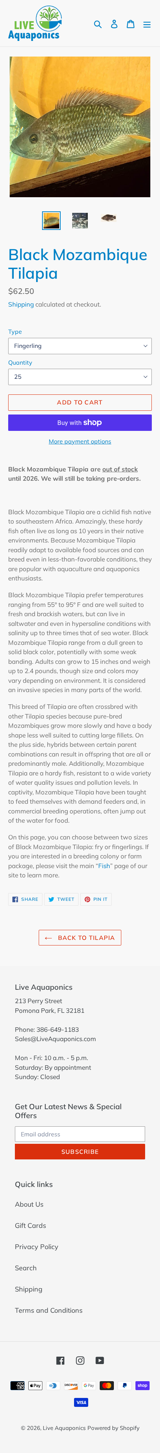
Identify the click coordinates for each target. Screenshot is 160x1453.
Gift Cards (30, 1225)
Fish (104, 866)
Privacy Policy (36, 1246)
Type (15, 331)
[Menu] (147, 23)
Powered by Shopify (113, 1427)
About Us (29, 1204)
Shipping (21, 304)
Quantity (20, 362)
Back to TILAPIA (85, 937)
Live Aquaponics (64, 1427)
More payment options (80, 441)
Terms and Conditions (49, 1310)
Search (26, 1268)
